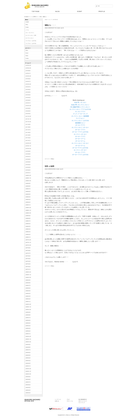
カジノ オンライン (30, 32)
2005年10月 (28, 309)
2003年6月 (28, 384)
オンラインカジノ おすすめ (80, 120)
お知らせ (57, 401)
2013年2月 (28, 100)
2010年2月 (28, 170)
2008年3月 (28, 231)
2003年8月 (28, 379)
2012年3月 (28, 113)
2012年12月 (28, 105)
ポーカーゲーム (80, 141)
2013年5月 (28, 92)
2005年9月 (28, 312)
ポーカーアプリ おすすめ (80, 148)
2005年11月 (28, 307)
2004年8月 (28, 347)
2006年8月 (28, 282)
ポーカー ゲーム (80, 139)
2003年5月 (28, 387)
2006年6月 (28, 288)
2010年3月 (28, 167)
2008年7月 (28, 221)
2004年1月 (28, 366)
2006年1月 (28, 301)
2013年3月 (28, 97)
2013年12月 (28, 84)
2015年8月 (28, 70)
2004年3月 (28, 360)
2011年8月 (28, 127)
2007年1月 (28, 269)
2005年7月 (28, 317)
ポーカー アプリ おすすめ (80, 132)
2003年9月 (28, 376)
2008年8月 (28, 218)
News (27, 55)
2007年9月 (28, 247)
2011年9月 (28, 124)
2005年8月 (28, 315)
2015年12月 (28, 65)
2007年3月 (28, 264)
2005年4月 (28, 325)
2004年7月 (28, 349)
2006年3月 (28, 296)
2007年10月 (28, 245)
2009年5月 (28, 194)
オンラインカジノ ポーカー (80, 127)
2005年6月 (28, 320)
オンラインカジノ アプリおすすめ (80, 109)
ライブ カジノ (80, 118)
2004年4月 (28, 358)
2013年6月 (28, 89)
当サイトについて (83, 401)
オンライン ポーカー (80, 134)
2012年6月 (28, 108)
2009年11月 (28, 178)
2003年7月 (28, 382)
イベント (79, 12)
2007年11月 (28, 242)
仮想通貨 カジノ (80, 123)
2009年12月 (28, 175)
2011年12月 (28, 116)
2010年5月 (28, 162)
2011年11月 (28, 119)
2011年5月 (28, 135)
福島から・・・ (50, 25)
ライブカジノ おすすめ (31, 40)
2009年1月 (28, 205)
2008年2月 (28, 234)
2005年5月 (28, 323)
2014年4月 (28, 78)
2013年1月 (28, 103)
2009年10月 (28, 180)
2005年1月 (28, 333)
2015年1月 (28, 73)
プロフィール (101, 12)
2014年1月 (28, 81)
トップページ (35, 12)
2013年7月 (28, 86)
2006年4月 (28, 293)
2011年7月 (28, 129)
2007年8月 (28, 250)
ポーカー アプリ (80, 130)
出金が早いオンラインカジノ (80, 105)
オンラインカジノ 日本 (31, 35)
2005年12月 (28, 304)
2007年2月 (28, 266)
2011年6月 (28, 132)
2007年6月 (28, 256)
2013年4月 (28, 94)
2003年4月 (28, 390)
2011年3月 (28, 137)
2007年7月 (28, 253)
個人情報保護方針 (83, 399)
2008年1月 (28, 237)
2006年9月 (28, 280)
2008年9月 (28, 215)
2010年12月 (28, 143)
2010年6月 (28, 159)
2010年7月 (28, 156)
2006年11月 (28, 274)
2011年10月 (28, 121)
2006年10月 (28, 277)
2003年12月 (28, 368)
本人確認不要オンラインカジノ (80, 107)
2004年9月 (28, 344)
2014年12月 (28, 76)
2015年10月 (28, 68)
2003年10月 (28, 374)
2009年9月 (28, 183)
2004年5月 (28, 355)
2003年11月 (28, 371)
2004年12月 (28, 336)
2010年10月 (28, 148)
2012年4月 (28, 111)
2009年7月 (28, 188)
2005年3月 (28, 328)
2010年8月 (28, 154)
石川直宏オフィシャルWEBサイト (31, 16)
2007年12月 (28, 239)
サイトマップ (82, 402)
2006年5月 (28, 290)
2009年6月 (28, 191)
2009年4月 (28, 197)
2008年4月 (28, 229)
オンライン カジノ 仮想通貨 (80, 116)
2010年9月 (28, 151)
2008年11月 (28, 210)
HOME (27, 22)
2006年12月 (28, 272)
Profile (27, 27)
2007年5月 (28, 258)
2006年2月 (28, 299)
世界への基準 (49, 166)
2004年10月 (28, 341)
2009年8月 (28, 186)
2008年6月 (28, 223)
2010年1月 (28, 172)
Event (27, 53)
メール (27, 30)
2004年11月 (28, 339)
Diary (41, 16)
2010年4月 (28, 164)
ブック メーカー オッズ (80, 114)
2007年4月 (28, 261)
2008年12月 (28, 207)
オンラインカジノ (30, 38)
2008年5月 (28, 226)
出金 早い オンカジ (80, 102)
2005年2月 (28, 331)
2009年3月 (28, 199)
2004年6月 (28, 352)
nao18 (62, 28)
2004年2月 (28, 363)
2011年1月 (28, 140)
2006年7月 (28, 285)
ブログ (57, 12)
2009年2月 (28, 202)
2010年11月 (28, 146)
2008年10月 (28, 213)
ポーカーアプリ (80, 125)
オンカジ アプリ (80, 111)
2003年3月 (28, 392)
